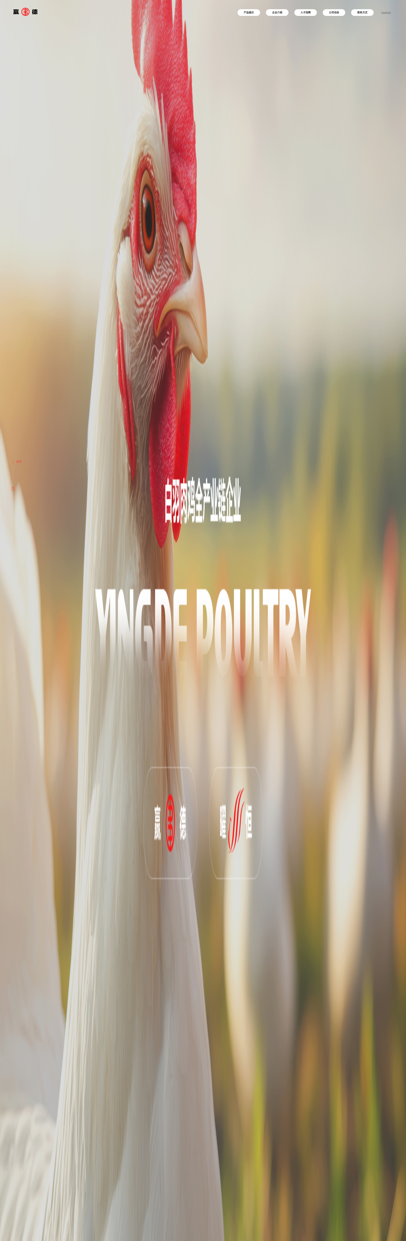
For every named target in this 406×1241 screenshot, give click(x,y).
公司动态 (334, 12)
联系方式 (362, 12)
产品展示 (249, 12)
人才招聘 (306, 12)
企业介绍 (277, 12)
